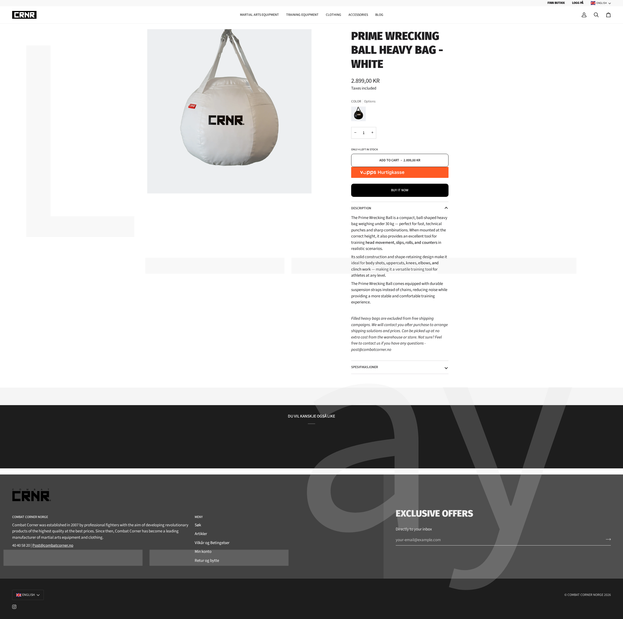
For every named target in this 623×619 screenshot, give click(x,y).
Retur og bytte (207, 561)
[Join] (607, 539)
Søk (198, 525)
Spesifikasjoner (364, 367)
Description (361, 208)
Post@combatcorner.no (52, 545)
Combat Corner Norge (585, 594)
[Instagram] (14, 607)
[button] (259, 15)
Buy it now (399, 190)
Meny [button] (199, 517)
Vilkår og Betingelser (212, 543)
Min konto (203, 552)
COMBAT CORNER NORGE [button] (30, 517)
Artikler (201, 534)
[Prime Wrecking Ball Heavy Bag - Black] (358, 114)
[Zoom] (229, 111)
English (601, 3)
